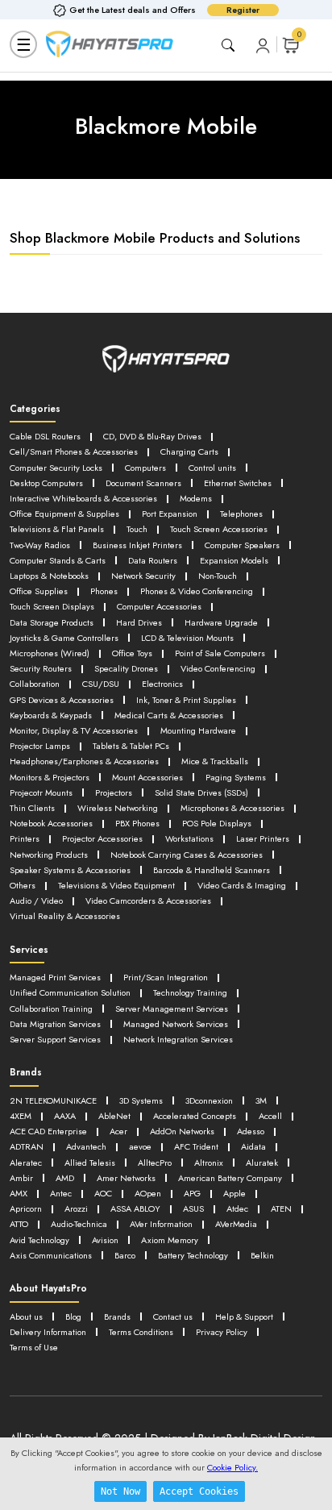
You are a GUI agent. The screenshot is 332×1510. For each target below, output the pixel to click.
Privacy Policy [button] (221, 1331)
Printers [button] (24, 838)
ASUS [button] (193, 1208)
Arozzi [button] (76, 1208)
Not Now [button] (120, 1491)
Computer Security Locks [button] (56, 467)
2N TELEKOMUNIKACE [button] (53, 1100)
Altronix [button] (208, 1162)
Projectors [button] (113, 792)
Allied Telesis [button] (89, 1162)
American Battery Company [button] (230, 1177)
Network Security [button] (143, 575)
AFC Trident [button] (196, 1146)
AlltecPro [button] (155, 1162)
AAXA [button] (65, 1115)
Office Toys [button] (132, 653)
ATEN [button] (281, 1208)
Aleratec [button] (26, 1162)
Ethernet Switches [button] (238, 482)
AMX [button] (18, 1193)
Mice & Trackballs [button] (214, 761)
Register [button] (242, 10)
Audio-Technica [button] (79, 1223)
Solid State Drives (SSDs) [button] (201, 792)
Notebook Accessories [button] (51, 823)
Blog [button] (73, 1316)
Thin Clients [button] (32, 807)
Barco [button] (124, 1255)
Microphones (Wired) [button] (49, 653)
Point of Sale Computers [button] (220, 653)
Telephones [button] (241, 513)
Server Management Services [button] (171, 1008)
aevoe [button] (140, 1146)
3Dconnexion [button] (209, 1100)
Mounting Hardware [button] (198, 730)
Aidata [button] (253, 1146)
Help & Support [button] (244, 1316)
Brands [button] (117, 1316)
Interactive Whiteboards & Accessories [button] (83, 498)
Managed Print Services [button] (55, 977)
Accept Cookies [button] (199, 1491)
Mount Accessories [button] (147, 777)
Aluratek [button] (262, 1162)
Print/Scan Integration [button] (165, 977)
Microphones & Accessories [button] (232, 807)
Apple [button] (234, 1193)
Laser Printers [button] (262, 838)
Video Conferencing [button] (218, 668)
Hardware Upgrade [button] (221, 622)
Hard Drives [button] (139, 622)
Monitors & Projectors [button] (49, 777)
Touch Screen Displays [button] (52, 606)
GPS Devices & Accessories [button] (62, 699)
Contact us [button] (173, 1316)
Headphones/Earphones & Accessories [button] (84, 761)
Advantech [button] (86, 1146)
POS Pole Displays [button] (216, 823)
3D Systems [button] (141, 1100)
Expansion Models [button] (234, 560)
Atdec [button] (237, 1208)
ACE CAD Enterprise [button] (48, 1131)
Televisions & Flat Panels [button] (57, 528)
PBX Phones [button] (137, 823)
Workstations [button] (189, 838)
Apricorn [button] (26, 1208)
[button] (263, 45)
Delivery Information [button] (48, 1331)
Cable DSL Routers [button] (45, 436)
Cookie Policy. (232, 1467)
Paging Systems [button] (235, 777)
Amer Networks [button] (126, 1177)
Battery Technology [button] (193, 1255)
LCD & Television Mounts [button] (187, 637)
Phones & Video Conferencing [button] (196, 590)
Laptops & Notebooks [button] (49, 575)
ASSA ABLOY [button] (135, 1208)
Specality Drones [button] (126, 668)
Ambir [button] (21, 1177)
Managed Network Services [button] (175, 1023)
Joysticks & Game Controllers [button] (64, 637)
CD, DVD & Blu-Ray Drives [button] (152, 436)
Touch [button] (137, 528)
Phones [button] (104, 590)
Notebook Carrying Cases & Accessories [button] (186, 854)
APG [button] (192, 1193)
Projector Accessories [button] (102, 838)
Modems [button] (196, 498)
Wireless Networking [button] (117, 807)
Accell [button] (270, 1115)
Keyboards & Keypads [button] (51, 715)
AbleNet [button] (114, 1115)
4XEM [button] (20, 1115)
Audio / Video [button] (36, 900)
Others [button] (22, 885)
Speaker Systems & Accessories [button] (70, 869)
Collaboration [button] (35, 683)
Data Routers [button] (152, 560)
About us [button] (26, 1316)
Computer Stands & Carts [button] (58, 560)
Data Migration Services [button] (55, 1023)
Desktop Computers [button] (46, 482)
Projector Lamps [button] (40, 745)
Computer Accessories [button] (159, 606)
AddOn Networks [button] (182, 1131)
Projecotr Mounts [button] (41, 792)
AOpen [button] (148, 1193)
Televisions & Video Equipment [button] (116, 885)
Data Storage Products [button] (51, 622)
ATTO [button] (19, 1223)
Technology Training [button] (190, 992)
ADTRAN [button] (27, 1146)
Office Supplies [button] (39, 590)
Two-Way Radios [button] (40, 545)
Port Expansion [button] (169, 513)
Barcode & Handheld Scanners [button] (211, 869)
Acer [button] (118, 1131)
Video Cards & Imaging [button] (241, 885)
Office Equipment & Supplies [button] (64, 513)
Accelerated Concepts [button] (194, 1115)
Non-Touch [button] (217, 575)
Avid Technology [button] (39, 1239)
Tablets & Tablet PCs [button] (131, 745)
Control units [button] (212, 467)
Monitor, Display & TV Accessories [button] (74, 730)
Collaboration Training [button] (51, 1008)
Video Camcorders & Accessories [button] (148, 900)
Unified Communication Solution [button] (70, 992)
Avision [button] (105, 1239)
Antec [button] (61, 1193)
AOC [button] (103, 1193)
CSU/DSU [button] (100, 683)
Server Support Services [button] (55, 1039)
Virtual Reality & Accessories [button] (65, 915)
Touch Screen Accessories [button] (219, 528)
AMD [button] (65, 1177)
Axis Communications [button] (51, 1255)
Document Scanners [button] (143, 482)
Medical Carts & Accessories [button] (168, 715)
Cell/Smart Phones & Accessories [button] (74, 451)
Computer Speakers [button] (242, 545)
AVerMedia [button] (236, 1223)
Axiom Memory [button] (169, 1239)
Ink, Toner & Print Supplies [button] (186, 699)
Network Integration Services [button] (178, 1039)
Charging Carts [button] (189, 451)
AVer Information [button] (161, 1223)
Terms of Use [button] (34, 1347)
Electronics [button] (162, 683)
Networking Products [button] (49, 854)
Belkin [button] (262, 1255)
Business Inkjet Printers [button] (137, 545)
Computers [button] (145, 467)
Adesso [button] (250, 1131)
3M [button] (261, 1100)
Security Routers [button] (41, 668)
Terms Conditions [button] (141, 1331)
